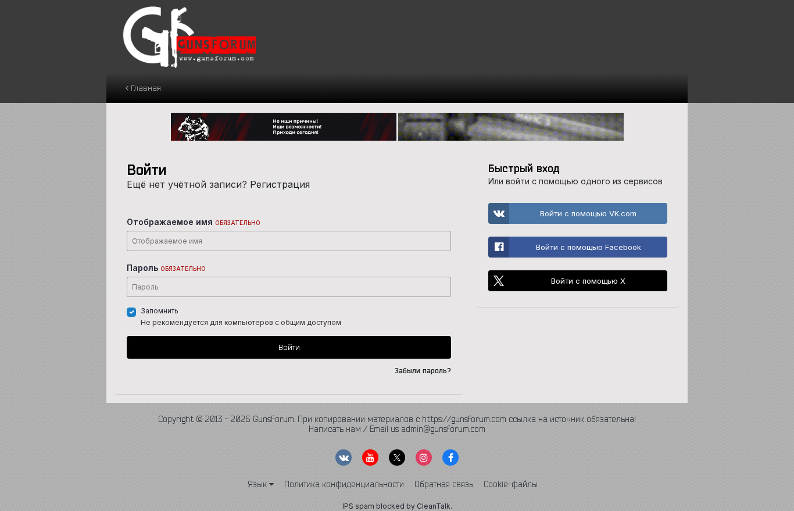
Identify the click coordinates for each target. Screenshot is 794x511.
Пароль (166, 268)
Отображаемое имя (193, 222)
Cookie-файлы (511, 484)
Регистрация (280, 184)
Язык (258, 484)
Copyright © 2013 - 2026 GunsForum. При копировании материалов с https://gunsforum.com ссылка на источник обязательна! (397, 419)
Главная (144, 88)
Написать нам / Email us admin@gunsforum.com (397, 429)
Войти (289, 347)
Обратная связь (443, 484)
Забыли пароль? (423, 370)
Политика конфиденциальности (344, 484)
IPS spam (358, 506)
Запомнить (159, 310)
